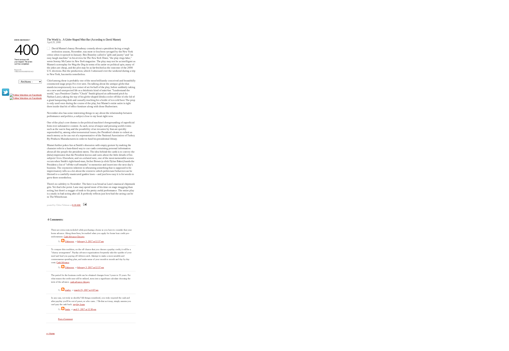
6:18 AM (76, 205)
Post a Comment (65, 319)
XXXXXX (60, 20)
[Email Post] (84, 205)
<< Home (50, 333)
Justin (67, 309)
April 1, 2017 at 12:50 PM (84, 309)
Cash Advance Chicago (74, 236)
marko (68, 290)
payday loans (79, 304)
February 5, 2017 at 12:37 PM (90, 267)
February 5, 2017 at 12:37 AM (90, 241)
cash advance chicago (80, 282)
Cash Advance (62, 262)
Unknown (69, 241)
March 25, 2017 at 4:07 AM (86, 290)
